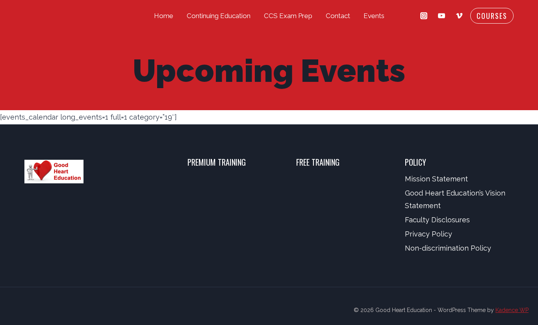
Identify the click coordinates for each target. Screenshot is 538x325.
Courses (492, 16)
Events (374, 16)
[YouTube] (441, 16)
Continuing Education (218, 16)
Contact (338, 16)
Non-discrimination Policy (448, 248)
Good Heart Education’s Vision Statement (455, 199)
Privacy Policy (428, 234)
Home (163, 16)
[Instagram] (424, 16)
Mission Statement (436, 179)
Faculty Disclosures (437, 220)
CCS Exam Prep (288, 16)
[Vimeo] (459, 16)
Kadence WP (512, 310)
